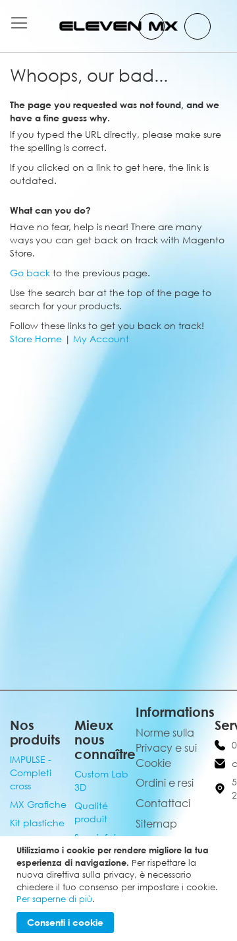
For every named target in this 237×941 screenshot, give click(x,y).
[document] (120, 888)
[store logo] (118, 26)
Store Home (36, 338)
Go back (30, 272)
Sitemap (156, 823)
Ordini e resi (165, 782)
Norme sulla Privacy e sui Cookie (166, 748)
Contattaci (163, 803)
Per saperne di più (54, 899)
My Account (101, 338)
